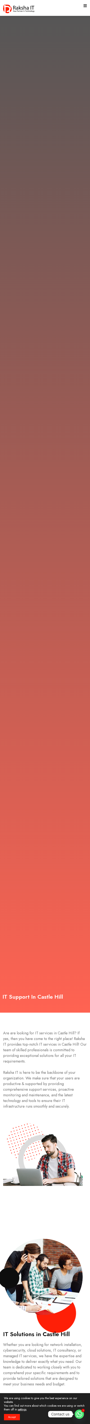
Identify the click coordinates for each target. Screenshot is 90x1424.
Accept (12, 1417)
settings (22, 1409)
